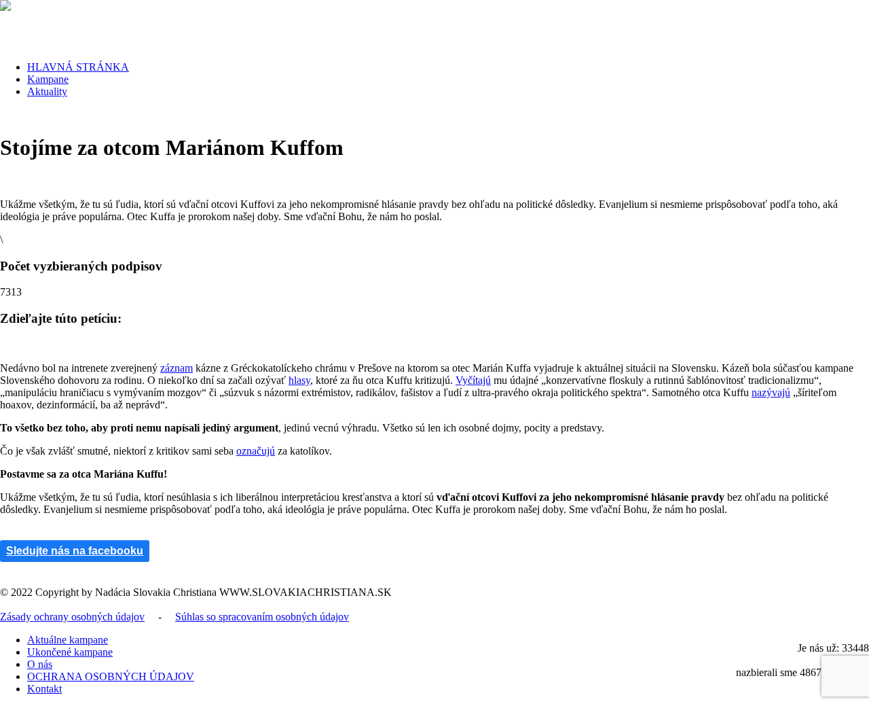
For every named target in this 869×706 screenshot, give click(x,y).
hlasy (299, 380)
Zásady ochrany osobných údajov (72, 616)
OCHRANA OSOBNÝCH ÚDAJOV (110, 676)
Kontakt (44, 688)
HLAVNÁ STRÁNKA (78, 67)
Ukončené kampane (70, 652)
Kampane (48, 79)
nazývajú (771, 392)
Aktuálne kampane (67, 640)
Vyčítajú (473, 380)
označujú (255, 451)
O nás (39, 664)
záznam (176, 368)
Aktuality (47, 91)
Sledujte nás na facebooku (74, 551)
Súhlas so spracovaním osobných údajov (262, 616)
